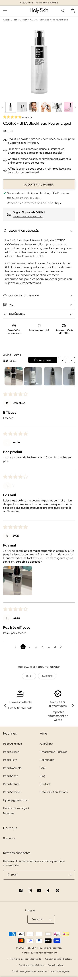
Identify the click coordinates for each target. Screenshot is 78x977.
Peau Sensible (12, 792)
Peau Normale (12, 768)
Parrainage (47, 759)
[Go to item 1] (14, 376)
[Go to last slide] (5, 705)
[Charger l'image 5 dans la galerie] (57, 107)
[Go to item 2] (33, 376)
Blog (42, 776)
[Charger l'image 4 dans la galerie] (46, 107)
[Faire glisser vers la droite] (75, 107)
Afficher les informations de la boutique (34, 203)
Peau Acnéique (12, 743)
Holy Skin (31, 947)
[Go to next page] (62, 646)
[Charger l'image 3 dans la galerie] (34, 107)
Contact (45, 784)
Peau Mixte (10, 759)
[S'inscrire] (70, 875)
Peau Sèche (10, 776)
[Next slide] (73, 705)
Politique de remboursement (40, 952)
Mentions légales (60, 971)
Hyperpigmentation (15, 800)
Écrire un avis (42, 360)
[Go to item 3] (53, 376)
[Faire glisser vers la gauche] (2, 107)
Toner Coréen (20, 19)
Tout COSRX (47, 676)
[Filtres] (62, 360)
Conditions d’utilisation (58, 958)
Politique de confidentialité (26, 958)
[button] (63, 11)
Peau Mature (11, 784)
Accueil (6, 19)
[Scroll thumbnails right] (70, 376)
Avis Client (46, 743)
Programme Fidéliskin (53, 752)
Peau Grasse (11, 752)
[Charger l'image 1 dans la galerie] (10, 107)
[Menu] (5, 11)
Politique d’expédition (31, 965)
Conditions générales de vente (29, 971)
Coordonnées (55, 965)
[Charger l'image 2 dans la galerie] (22, 107)
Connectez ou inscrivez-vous (27, 216)
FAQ (42, 768)
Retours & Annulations (54, 792)
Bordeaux (9, 838)
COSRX (29, 676)
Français (37, 919)
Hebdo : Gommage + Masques (16, 810)
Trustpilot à (39, 2)
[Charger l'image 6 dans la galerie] (69, 107)
